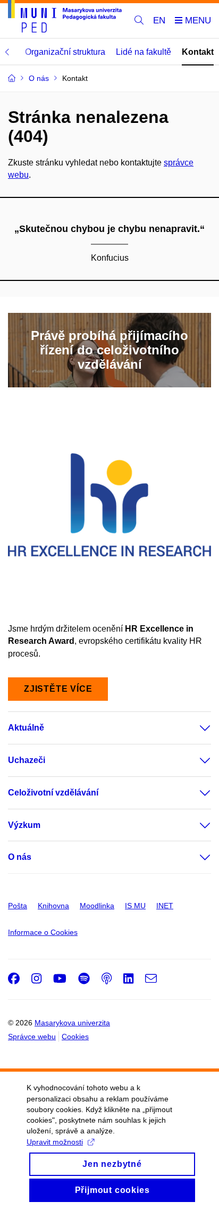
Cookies (75, 1036)
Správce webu (32, 1036)
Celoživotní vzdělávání (53, 792)
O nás (19, 856)
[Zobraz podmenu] (194, 728)
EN (159, 20)
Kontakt (198, 51)
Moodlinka (97, 905)
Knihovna (53, 905)
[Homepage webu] (65, 18)
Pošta (17, 905)
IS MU (135, 905)
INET (164, 905)
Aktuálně (26, 727)
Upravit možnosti (55, 1142)
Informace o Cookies (43, 932)
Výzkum (24, 825)
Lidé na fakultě (143, 51)
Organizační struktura (65, 51)
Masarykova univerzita (72, 1022)
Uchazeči (26, 760)
